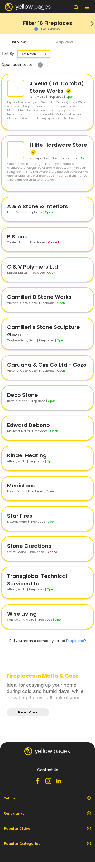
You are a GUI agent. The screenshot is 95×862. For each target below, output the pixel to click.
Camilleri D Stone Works (39, 297)
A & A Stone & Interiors (37, 206)
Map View (64, 42)
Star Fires (19, 515)
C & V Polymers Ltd (32, 266)
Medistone (21, 485)
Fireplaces (75, 640)
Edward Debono (28, 425)
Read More (27, 712)
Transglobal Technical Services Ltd (37, 579)
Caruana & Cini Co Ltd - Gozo (47, 364)
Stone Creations (29, 546)
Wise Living (22, 613)
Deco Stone (22, 395)
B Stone (17, 236)
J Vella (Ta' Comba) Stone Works (57, 87)
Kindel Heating (27, 455)
